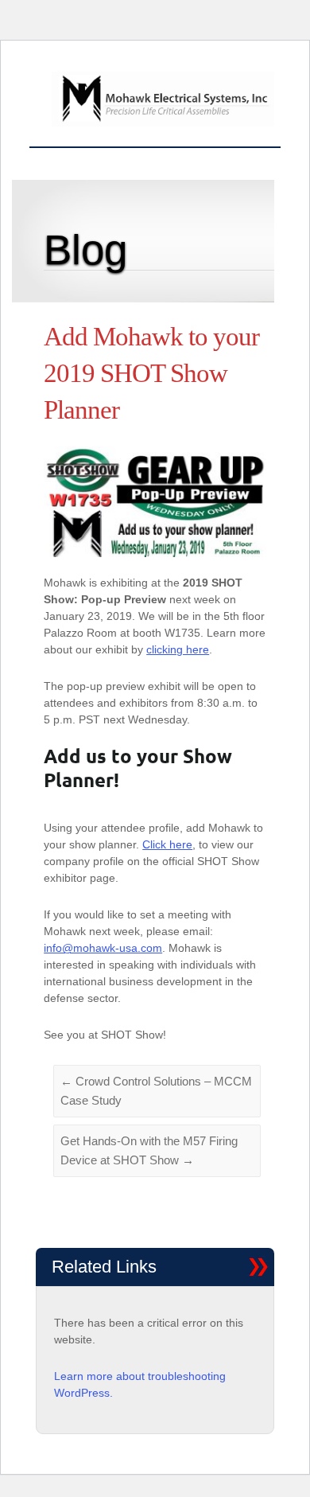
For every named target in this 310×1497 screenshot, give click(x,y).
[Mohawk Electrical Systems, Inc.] (162, 101)
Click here (167, 844)
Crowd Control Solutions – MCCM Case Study (156, 1090)
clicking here (177, 649)
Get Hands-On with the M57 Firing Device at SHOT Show (149, 1150)
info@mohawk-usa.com (103, 947)
